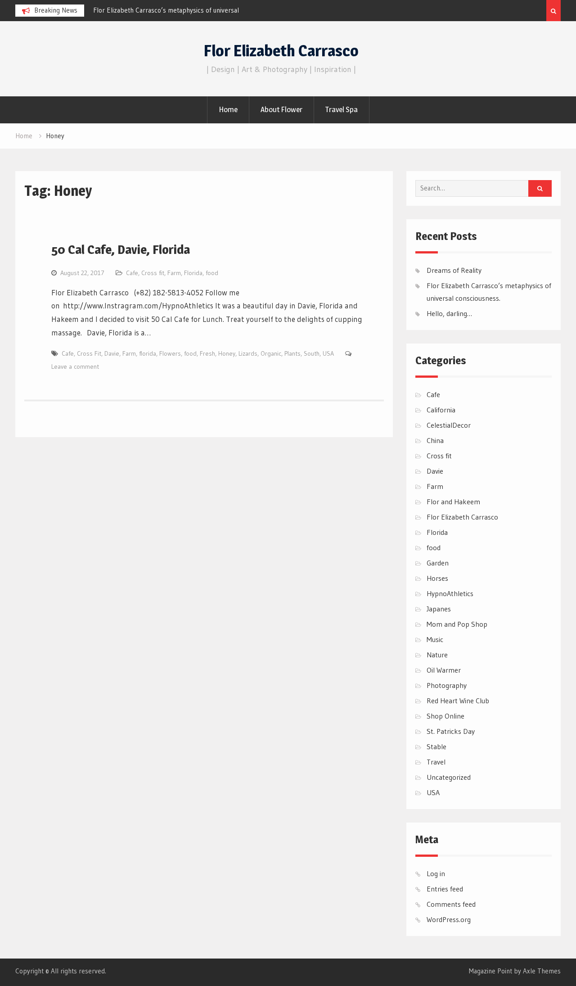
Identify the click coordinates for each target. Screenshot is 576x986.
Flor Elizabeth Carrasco (281, 50)
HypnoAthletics (450, 593)
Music (435, 639)
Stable (436, 746)
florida (147, 353)
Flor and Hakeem (453, 501)
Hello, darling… (449, 313)
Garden (438, 562)
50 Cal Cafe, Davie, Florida (120, 249)
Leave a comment (75, 366)
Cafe (132, 273)
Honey (226, 353)
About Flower (281, 109)
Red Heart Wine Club (458, 700)
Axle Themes (542, 971)
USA (328, 353)
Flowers (170, 353)
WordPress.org (449, 919)
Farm (174, 273)
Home (228, 109)
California (441, 409)
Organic (271, 353)
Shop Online (445, 715)
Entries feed (445, 888)
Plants (292, 353)
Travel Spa (341, 109)
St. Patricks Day (451, 731)
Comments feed (451, 904)
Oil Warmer (444, 669)
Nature (437, 654)
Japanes (439, 608)
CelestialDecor (449, 425)
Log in (436, 873)
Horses (437, 578)
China (435, 440)
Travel (436, 761)
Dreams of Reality (454, 270)
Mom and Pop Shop (457, 624)
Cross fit (152, 273)
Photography (447, 685)
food (212, 273)
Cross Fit (89, 353)
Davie (111, 353)
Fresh (207, 353)
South (312, 353)
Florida (193, 273)
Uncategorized (449, 777)
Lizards (247, 353)
